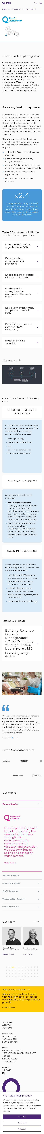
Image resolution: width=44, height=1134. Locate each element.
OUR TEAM (7, 1028)
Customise (22, 1123)
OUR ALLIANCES (9, 1039)
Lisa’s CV (6, 954)
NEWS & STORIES (9, 1042)
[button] (6, 967)
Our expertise (15, 9)
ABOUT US (6, 1025)
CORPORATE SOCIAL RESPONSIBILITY (19, 1053)
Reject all (22, 1129)
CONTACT (6, 1070)
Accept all (22, 1117)
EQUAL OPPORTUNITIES (12, 1050)
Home (4, 9)
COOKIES (6, 1056)
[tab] (22, 246)
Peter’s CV (27, 954)
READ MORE (9, 863)
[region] (22, 1113)
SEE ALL (36, 922)
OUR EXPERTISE (9, 1036)
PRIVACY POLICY (9, 1059)
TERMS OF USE (8, 1062)
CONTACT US (7, 1007)
